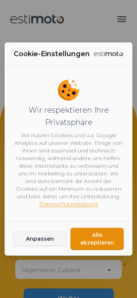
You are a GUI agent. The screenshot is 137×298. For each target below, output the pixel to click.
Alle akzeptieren (97, 239)
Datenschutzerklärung (68, 204)
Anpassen (40, 238)
